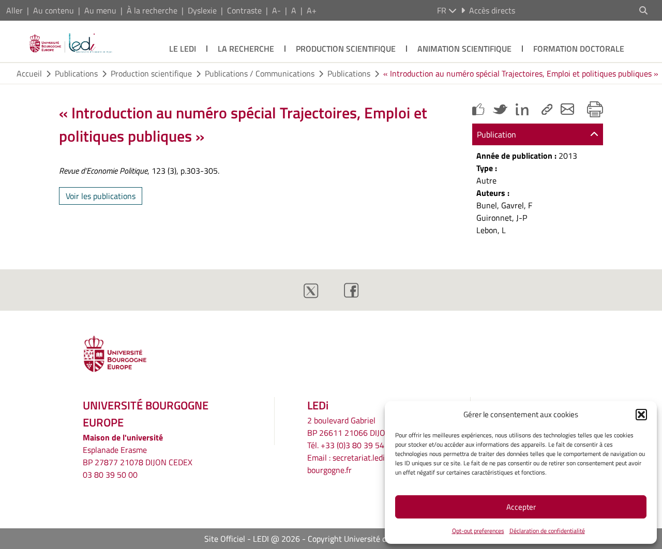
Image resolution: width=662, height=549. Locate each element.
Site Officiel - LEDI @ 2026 (252, 538)
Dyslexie (202, 10)
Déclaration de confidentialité (547, 531)
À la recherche (152, 10)
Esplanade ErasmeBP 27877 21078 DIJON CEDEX (137, 456)
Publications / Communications (259, 73)
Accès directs (492, 10)
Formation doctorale (578, 48)
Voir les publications (101, 196)
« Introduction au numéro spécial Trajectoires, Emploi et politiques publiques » (520, 73)
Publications (76, 73)
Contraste (244, 10)
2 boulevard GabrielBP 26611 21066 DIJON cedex (360, 426)
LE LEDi (182, 48)
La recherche (246, 48)
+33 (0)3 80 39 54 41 (358, 445)
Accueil (29, 73)
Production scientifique (346, 48)
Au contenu (53, 10)
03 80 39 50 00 (110, 474)
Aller (14, 10)
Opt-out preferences (478, 531)
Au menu (100, 10)
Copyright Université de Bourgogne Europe (383, 538)
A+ (312, 10)
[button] (641, 414)
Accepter (521, 507)
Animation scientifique (464, 48)
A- (276, 10)
